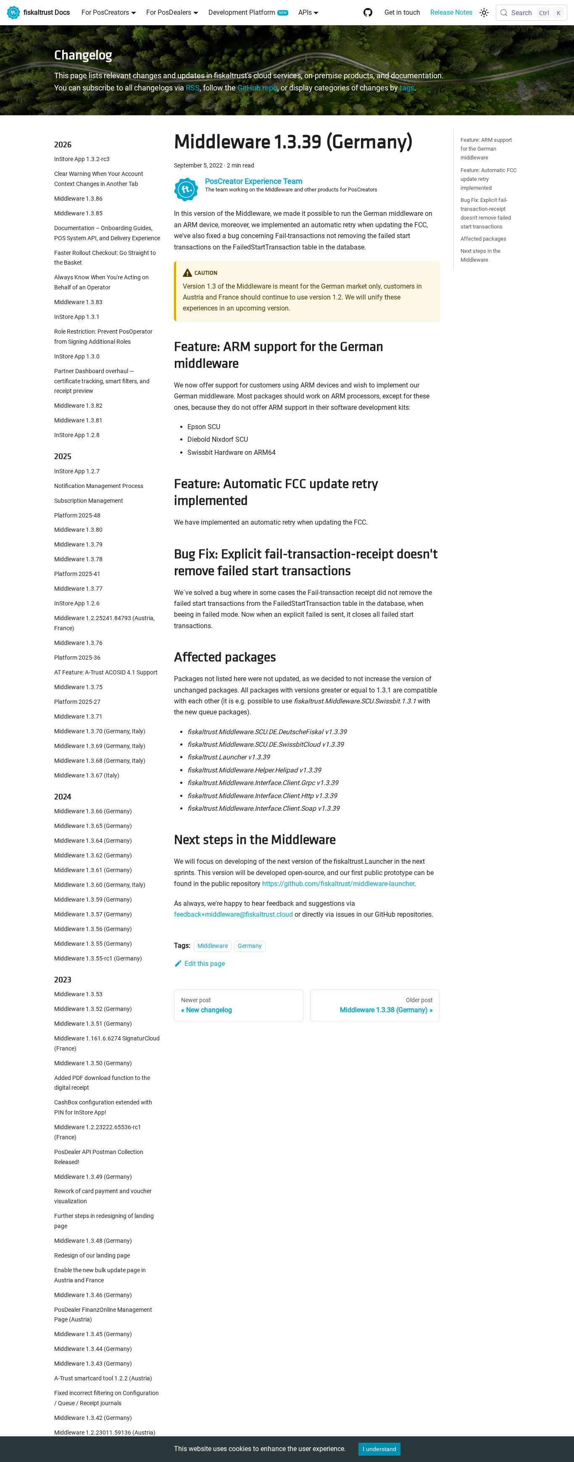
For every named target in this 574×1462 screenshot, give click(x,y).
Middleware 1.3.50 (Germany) (93, 1063)
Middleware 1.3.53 (78, 994)
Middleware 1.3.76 (78, 643)
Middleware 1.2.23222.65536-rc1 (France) (97, 1132)
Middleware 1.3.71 (78, 716)
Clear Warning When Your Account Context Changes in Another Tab (98, 179)
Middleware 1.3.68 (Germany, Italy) (99, 760)
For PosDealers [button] (168, 12)
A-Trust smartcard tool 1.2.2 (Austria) (103, 1378)
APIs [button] (305, 12)
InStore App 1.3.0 (77, 356)
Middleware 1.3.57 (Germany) (93, 914)
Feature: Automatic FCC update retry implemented (488, 179)
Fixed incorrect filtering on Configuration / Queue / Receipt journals (106, 1398)
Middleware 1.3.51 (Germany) (93, 1023)
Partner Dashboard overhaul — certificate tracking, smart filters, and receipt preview (102, 381)
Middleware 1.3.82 (78, 406)
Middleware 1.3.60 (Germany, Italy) (99, 885)
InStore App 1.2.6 (77, 604)
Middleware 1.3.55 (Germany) (93, 943)
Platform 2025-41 (77, 574)
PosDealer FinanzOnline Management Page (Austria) (103, 1315)
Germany (250, 946)
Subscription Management (88, 500)
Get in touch (402, 12)
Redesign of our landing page (92, 1255)
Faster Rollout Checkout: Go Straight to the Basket (105, 258)
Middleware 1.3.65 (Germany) (93, 826)
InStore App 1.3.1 (77, 317)
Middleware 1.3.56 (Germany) (93, 929)
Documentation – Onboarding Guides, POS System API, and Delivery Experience (107, 233)
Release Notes (451, 12)
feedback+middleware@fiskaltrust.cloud (233, 914)
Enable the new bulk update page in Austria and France (100, 1275)
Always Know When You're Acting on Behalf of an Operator (101, 283)
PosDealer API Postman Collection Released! (98, 1157)
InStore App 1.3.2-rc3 (82, 159)
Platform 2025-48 (77, 515)
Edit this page (204, 964)
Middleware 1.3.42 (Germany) (93, 1418)
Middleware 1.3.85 (78, 213)
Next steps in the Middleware (480, 255)
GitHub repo (257, 88)
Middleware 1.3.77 (78, 589)
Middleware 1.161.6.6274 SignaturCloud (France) (107, 1043)
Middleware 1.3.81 (78, 421)
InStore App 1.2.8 (77, 435)
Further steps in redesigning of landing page (104, 1221)
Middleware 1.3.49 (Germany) (93, 1177)
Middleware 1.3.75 (78, 687)
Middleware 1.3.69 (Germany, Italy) (99, 746)
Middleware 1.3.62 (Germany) (93, 855)
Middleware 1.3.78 (78, 559)
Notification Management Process (98, 486)
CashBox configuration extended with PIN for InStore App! (103, 1108)
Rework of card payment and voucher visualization (103, 1196)
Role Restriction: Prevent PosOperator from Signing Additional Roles (103, 336)
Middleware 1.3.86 (78, 198)
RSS (193, 88)
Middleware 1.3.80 (78, 530)
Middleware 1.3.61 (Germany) (93, 870)
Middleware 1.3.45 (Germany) (93, 1334)
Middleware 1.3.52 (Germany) (93, 1009)
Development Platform (241, 12)
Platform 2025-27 (77, 702)
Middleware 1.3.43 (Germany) (93, 1364)
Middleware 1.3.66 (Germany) (93, 811)
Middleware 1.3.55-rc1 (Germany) (98, 958)
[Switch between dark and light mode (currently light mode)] (484, 12)
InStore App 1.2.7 (77, 471)
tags (407, 88)
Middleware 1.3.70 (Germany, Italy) (99, 731)
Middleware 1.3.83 (78, 302)
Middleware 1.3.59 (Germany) (93, 899)
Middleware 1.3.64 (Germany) (93, 840)
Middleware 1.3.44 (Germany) (93, 1349)
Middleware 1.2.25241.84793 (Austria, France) (104, 623)
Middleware (212, 946)
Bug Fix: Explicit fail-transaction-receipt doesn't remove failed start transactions (486, 213)
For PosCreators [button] (105, 12)
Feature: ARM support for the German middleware (486, 149)
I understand (379, 1449)
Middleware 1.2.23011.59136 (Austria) (104, 1432)
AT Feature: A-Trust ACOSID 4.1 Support (106, 672)
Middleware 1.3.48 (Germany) (93, 1240)
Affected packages (483, 239)
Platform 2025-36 (77, 657)
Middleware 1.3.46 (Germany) (93, 1295)
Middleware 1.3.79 (78, 545)
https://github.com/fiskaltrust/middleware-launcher (338, 884)
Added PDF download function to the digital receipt (102, 1083)
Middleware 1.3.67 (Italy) (86, 775)
